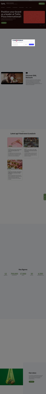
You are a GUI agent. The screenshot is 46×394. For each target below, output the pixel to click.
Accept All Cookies (31, 44)
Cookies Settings (15, 44)
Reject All (26, 44)
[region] (23, 42)
